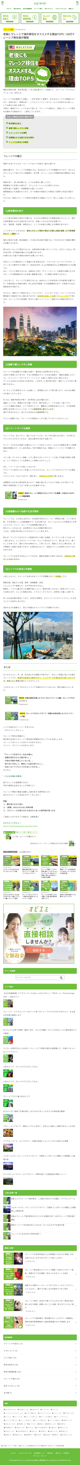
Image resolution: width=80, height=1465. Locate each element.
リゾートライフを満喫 (18, 132)
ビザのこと (69, 1413)
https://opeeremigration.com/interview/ (20, 826)
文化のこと (9, 1431)
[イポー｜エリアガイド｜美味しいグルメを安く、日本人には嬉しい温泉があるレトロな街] (8, 1133)
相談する (71, 9)
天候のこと (20, 1427)
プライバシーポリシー (40, 1456)
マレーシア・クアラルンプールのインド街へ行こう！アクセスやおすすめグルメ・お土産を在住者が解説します (39, 1013)
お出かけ (35, 1409)
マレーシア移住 (40, 1420)
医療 (41, 1424)
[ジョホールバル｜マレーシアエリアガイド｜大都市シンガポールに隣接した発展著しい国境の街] (8, 1166)
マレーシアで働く (31, 1417)
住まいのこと (33, 832)
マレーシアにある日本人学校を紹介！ (26, 1233)
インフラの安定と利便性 (18, 142)
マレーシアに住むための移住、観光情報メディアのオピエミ (39, 1460)
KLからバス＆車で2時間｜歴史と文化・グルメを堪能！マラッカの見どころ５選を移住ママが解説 (39, 1032)
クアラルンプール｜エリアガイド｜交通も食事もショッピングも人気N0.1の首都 (35, 1141)
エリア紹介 (10, 1357)
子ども (30, 1427)
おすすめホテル (10, 1409)
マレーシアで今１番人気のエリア (16, 1096)
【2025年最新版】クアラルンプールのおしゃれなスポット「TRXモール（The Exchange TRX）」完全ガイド (39, 995)
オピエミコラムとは (61, 9)
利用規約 (66, 1453)
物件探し (64, 1431)
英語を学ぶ (18, 1435)
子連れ (53, 1427)
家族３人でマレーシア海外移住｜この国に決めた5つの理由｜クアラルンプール (43, 1198)
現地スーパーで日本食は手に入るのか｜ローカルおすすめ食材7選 (37, 1225)
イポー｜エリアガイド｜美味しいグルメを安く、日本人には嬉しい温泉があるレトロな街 (39, 1126)
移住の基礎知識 (27, 9)
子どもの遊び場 (42, 1427)
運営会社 (50, 1453)
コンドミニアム (45, 1413)
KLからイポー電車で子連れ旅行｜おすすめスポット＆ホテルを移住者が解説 (34, 1111)
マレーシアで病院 (46, 1417)
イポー (55, 1409)
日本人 (34, 1431)
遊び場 (48, 1435)
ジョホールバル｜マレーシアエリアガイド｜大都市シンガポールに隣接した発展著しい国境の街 (39, 1158)
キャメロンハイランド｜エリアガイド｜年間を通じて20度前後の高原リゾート (34, 1174)
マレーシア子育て (11, 1420)
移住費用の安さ (15, 123)
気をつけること (49, 9)
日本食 (43, 1431)
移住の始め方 (17, 9)
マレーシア (18, 1417)
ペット (8, 1417)
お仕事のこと (23, 1409)
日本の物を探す (23, 1431)
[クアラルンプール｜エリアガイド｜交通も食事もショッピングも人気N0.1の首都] (8, 1148)
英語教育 (29, 1435)
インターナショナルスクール (14, 1413)
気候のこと (53, 1431)
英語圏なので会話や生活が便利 (21, 137)
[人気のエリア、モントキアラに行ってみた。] (8, 1088)
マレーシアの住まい (13, 1343)
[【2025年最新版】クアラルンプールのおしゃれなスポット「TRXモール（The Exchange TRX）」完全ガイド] (8, 1003)
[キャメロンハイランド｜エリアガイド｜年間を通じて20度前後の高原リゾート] (8, 1181)
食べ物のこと (67, 1435)
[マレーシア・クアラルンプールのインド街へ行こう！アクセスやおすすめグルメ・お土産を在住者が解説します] (8, 1022)
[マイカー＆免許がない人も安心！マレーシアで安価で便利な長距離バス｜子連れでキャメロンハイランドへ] (8, 1058)
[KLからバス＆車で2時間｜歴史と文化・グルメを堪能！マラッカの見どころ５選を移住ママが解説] (8, 1040)
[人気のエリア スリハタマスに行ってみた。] (8, 1073)
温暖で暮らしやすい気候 (18, 128)
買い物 (39, 1435)
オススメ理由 (22, 832)
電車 (56, 1435)
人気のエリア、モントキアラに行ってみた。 (21, 1081)
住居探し (22, 1424)
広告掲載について (39, 1453)
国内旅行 (62, 1424)
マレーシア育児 (54, 1420)
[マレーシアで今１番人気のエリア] (8, 1103)
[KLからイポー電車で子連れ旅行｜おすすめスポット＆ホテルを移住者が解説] (8, 1118)
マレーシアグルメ (61, 1417)
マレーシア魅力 (38, 9)
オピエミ (9, 9)
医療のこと (51, 1424)
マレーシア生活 (25, 1420)
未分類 (8, 1392)
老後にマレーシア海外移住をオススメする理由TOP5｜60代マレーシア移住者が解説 (43, 1218)
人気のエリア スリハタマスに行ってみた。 (21, 1066)
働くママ (32, 1424)
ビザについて (10, 1350)
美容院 (8, 1435)
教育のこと (64, 1427)
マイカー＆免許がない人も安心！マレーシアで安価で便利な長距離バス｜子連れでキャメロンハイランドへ (39, 1050)
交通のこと (67, 1420)
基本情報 (9, 1427)
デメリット (57, 1413)
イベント (45, 1409)
